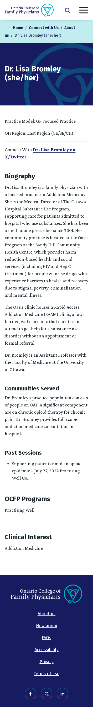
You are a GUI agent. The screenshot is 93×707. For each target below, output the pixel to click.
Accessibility (47, 649)
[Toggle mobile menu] (83, 11)
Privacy (47, 661)
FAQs (46, 637)
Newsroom (46, 625)
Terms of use (46, 673)
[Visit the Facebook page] (30, 693)
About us (47, 613)
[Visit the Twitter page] (46, 693)
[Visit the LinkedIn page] (62, 693)
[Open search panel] (67, 9)
